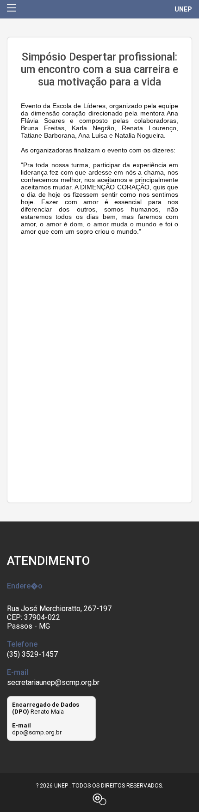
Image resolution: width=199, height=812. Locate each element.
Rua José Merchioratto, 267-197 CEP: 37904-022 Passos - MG (59, 617)
